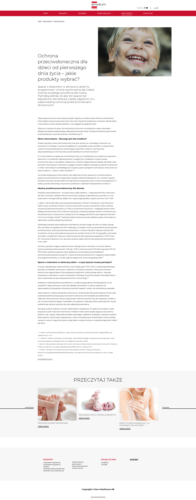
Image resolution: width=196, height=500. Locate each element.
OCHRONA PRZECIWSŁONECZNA (54, 469)
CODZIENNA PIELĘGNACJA (52, 462)
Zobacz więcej (43, 418)
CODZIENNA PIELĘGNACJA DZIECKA (52, 466)
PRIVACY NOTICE (77, 468)
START (40, 21)
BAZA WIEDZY (47, 21)
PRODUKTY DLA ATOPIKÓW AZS (53, 471)
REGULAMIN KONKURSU (80, 466)
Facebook (104, 462)
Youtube (104, 464)
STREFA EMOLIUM (78, 462)
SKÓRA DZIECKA (58, 21)
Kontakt (134, 460)
